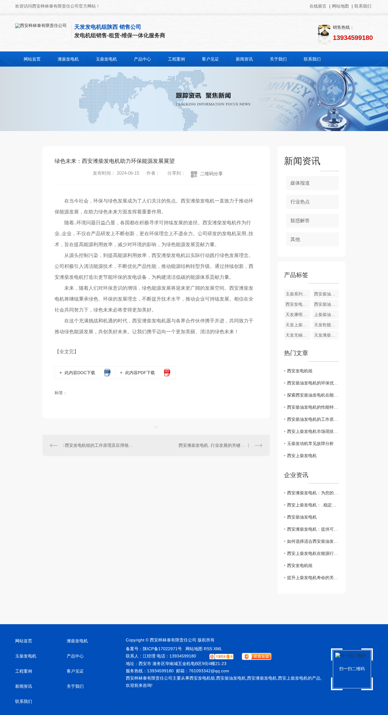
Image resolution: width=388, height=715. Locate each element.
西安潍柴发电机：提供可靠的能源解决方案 (313, 529)
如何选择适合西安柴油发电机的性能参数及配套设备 (313, 541)
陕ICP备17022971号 (162, 648)
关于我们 (278, 59)
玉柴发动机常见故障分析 (310, 443)
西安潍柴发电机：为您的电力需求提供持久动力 (313, 492)
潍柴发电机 (68, 59)
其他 (295, 239)
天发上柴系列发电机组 (298, 324)
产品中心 (142, 59)
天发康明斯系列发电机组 (298, 314)
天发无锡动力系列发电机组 (298, 335)
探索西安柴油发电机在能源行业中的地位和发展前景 (313, 395)
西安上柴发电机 (302, 455)
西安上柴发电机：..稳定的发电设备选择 (313, 504)
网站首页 (32, 59)
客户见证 (210, 59)
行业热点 (300, 201)
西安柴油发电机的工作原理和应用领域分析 (313, 419)
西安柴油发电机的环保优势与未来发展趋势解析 (313, 383)
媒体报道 (300, 183)
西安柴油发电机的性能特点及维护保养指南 (313, 407)
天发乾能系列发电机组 (326, 324)
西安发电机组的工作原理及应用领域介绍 (99, 445)
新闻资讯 (244, 59)
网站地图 (340, 6)
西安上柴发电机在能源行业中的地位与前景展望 (313, 553)
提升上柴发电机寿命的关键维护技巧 (313, 577)
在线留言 (318, 6)
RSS (208, 648)
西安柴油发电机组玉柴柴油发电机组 (326, 294)
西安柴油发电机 (302, 517)
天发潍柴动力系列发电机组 (326, 335)
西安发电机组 (300, 370)
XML (217, 648)
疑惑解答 (300, 220)
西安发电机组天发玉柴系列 (298, 304)
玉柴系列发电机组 (298, 294)
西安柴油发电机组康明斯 (326, 304)
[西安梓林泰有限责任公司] (41, 25)
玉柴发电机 (106, 59)
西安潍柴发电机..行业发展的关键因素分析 (218, 445)
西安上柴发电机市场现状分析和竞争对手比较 (313, 431)
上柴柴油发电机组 (326, 314)
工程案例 (176, 59)
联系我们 (362, 6)
